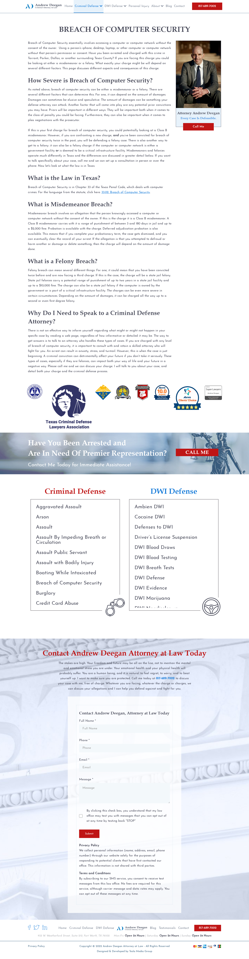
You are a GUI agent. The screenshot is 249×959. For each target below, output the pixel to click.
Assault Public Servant (61, 552)
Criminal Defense (81, 928)
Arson (42, 517)
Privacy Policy (36, 946)
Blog (153, 928)
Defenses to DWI (153, 527)
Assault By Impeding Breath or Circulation (71, 540)
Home (62, 928)
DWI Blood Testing (155, 557)
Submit (89, 833)
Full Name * (87, 721)
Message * (86, 779)
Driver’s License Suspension (165, 537)
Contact (183, 928)
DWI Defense (149, 578)
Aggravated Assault (59, 507)
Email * (84, 759)
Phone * (84, 740)
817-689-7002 (207, 6)
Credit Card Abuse (57, 603)
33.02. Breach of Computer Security (125, 192)
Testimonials (167, 928)
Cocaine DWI (149, 517)
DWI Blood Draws (154, 547)
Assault (44, 527)
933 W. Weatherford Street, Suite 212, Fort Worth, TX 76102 (74, 935)
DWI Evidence (150, 588)
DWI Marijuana (152, 598)
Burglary (45, 593)
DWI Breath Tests (154, 568)
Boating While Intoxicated (66, 573)
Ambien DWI (149, 507)
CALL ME (197, 452)
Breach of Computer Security (69, 583)
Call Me (198, 126)
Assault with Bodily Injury (65, 562)
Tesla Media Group (140, 951)
